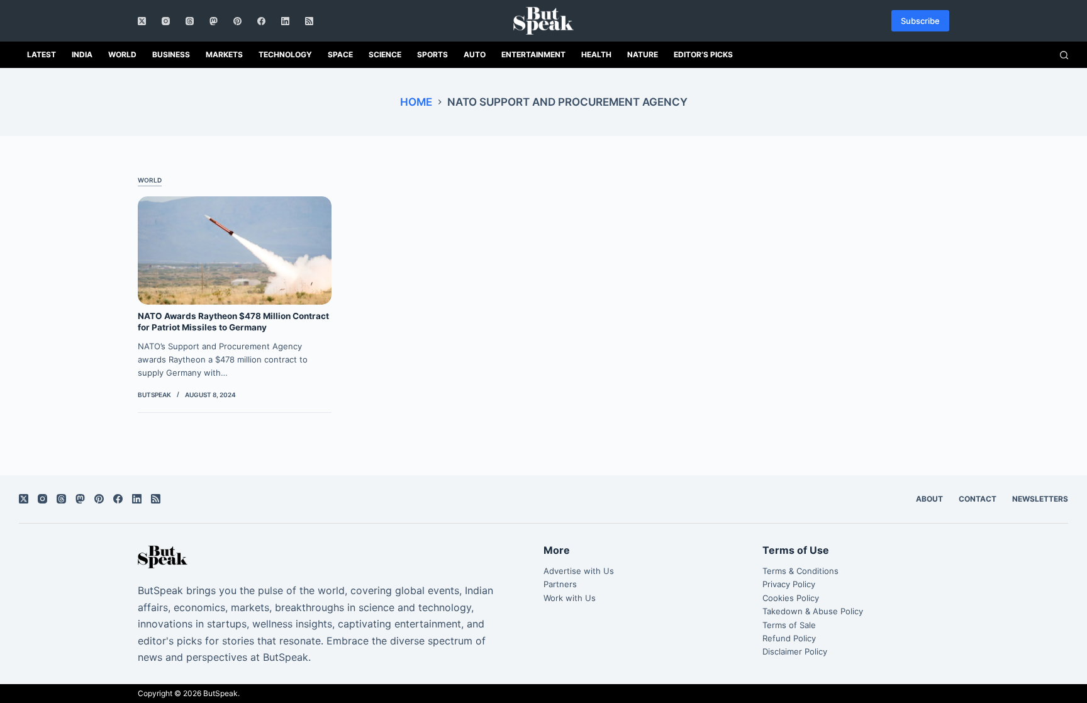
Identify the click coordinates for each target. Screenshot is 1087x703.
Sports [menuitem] (432, 54)
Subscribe (920, 21)
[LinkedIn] (285, 21)
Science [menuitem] (385, 54)
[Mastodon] (213, 21)
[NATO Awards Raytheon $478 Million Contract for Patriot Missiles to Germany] (235, 250)
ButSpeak (220, 693)
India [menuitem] (82, 54)
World (150, 180)
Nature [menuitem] (642, 54)
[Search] (1064, 55)
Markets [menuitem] (224, 54)
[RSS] (309, 21)
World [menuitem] (122, 54)
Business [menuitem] (171, 54)
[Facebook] (261, 21)
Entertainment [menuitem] (533, 54)
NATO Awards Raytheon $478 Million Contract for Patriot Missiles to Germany (233, 321)
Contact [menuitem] (977, 498)
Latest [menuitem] (41, 54)
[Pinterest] (237, 21)
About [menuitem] (929, 498)
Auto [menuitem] (475, 54)
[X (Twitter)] (142, 21)
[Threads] (190, 21)
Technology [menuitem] (285, 54)
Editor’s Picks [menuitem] (703, 54)
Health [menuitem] (596, 54)
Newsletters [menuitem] (1040, 498)
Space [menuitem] (340, 54)
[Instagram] (166, 21)
